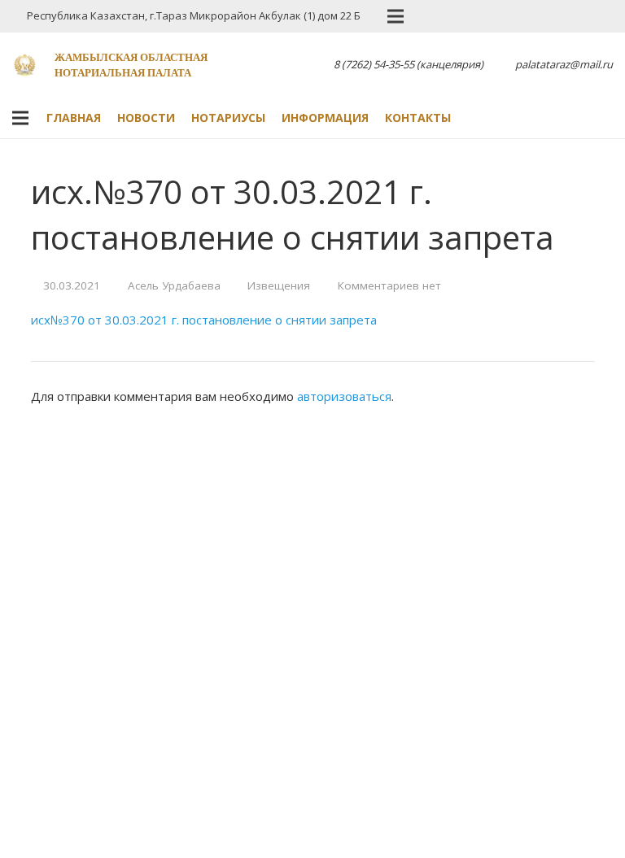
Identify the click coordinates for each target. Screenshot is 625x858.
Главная (73, 117)
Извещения (278, 285)
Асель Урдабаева (174, 285)
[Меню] (20, 118)
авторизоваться (344, 396)
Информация (325, 117)
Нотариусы (228, 117)
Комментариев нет (389, 285)
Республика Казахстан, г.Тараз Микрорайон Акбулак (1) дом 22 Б (194, 15)
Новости (146, 117)
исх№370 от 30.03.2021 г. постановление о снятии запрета (204, 319)
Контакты (418, 117)
